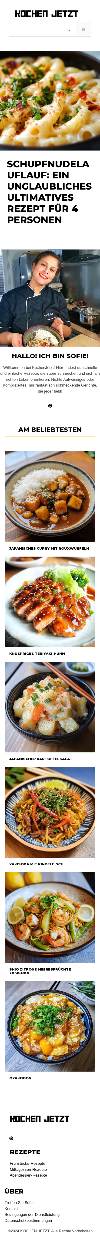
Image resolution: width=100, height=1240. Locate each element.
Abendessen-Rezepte (28, 1175)
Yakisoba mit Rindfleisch (36, 864)
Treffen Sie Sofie (19, 1203)
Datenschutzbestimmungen (28, 1220)
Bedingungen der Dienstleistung (32, 1214)
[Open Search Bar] (68, 29)
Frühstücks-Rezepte (27, 1163)
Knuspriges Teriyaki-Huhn (37, 653)
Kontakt (11, 1209)
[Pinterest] (11, 1138)
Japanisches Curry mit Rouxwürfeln (49, 548)
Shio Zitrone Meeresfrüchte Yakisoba (40, 971)
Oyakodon (20, 1078)
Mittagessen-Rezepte (28, 1169)
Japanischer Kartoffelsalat (40, 759)
